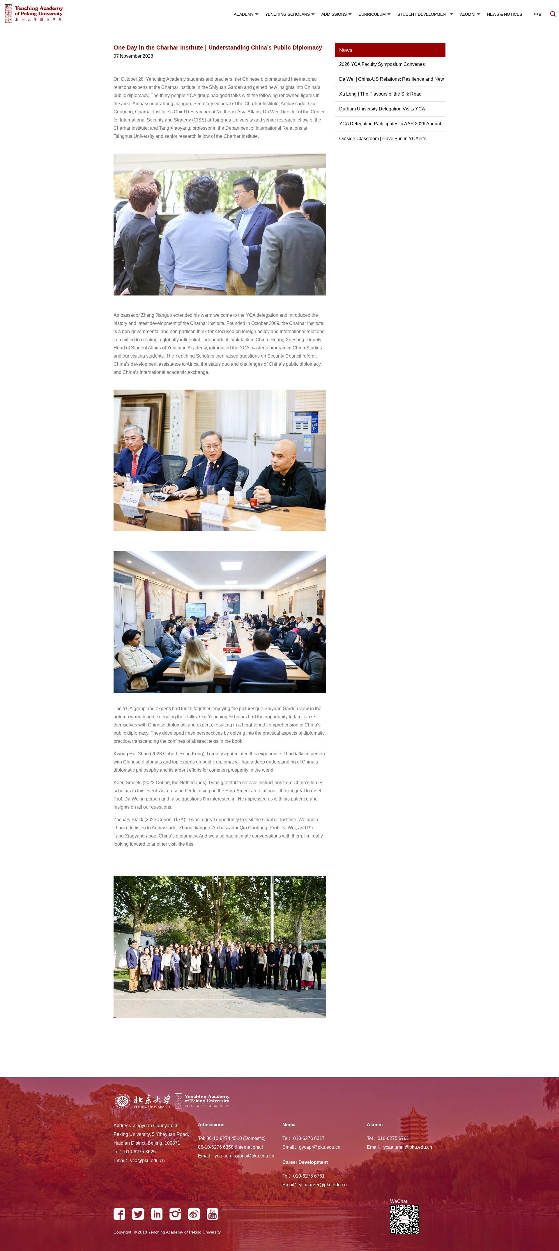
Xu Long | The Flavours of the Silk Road (380, 94)
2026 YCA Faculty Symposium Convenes (382, 64)
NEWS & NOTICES (504, 14)
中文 (538, 14)
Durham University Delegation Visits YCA (382, 108)
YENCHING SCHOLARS (287, 14)
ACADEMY (244, 14)
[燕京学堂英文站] (51, 14)
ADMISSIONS (334, 14)
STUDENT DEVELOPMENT (422, 14)
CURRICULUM (372, 14)
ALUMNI (467, 14)
